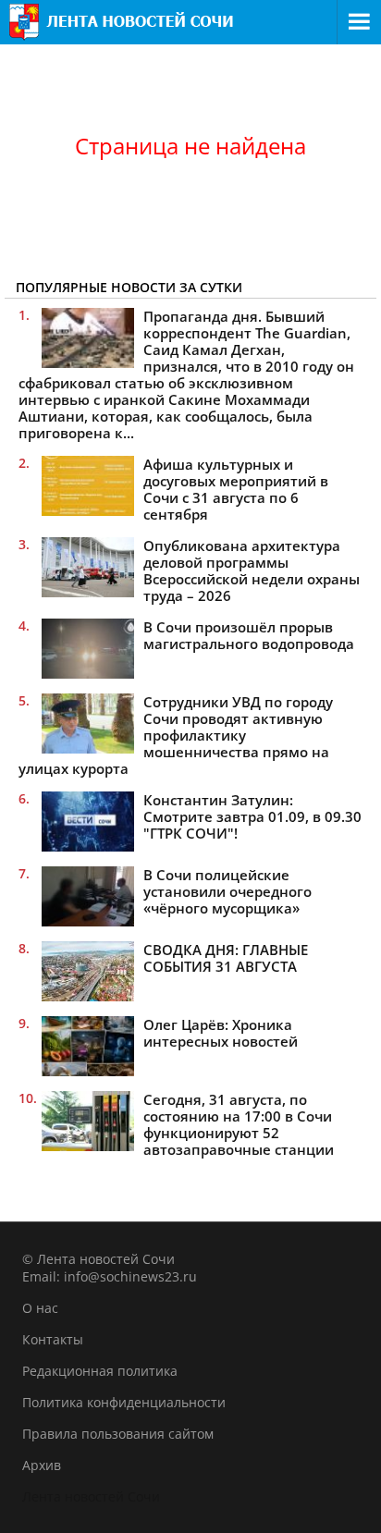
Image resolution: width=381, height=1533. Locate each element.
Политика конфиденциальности (124, 1402)
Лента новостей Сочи (91, 1496)
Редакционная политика (100, 1371)
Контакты (52, 1339)
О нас (40, 1308)
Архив (41, 1465)
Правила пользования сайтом (118, 1433)
